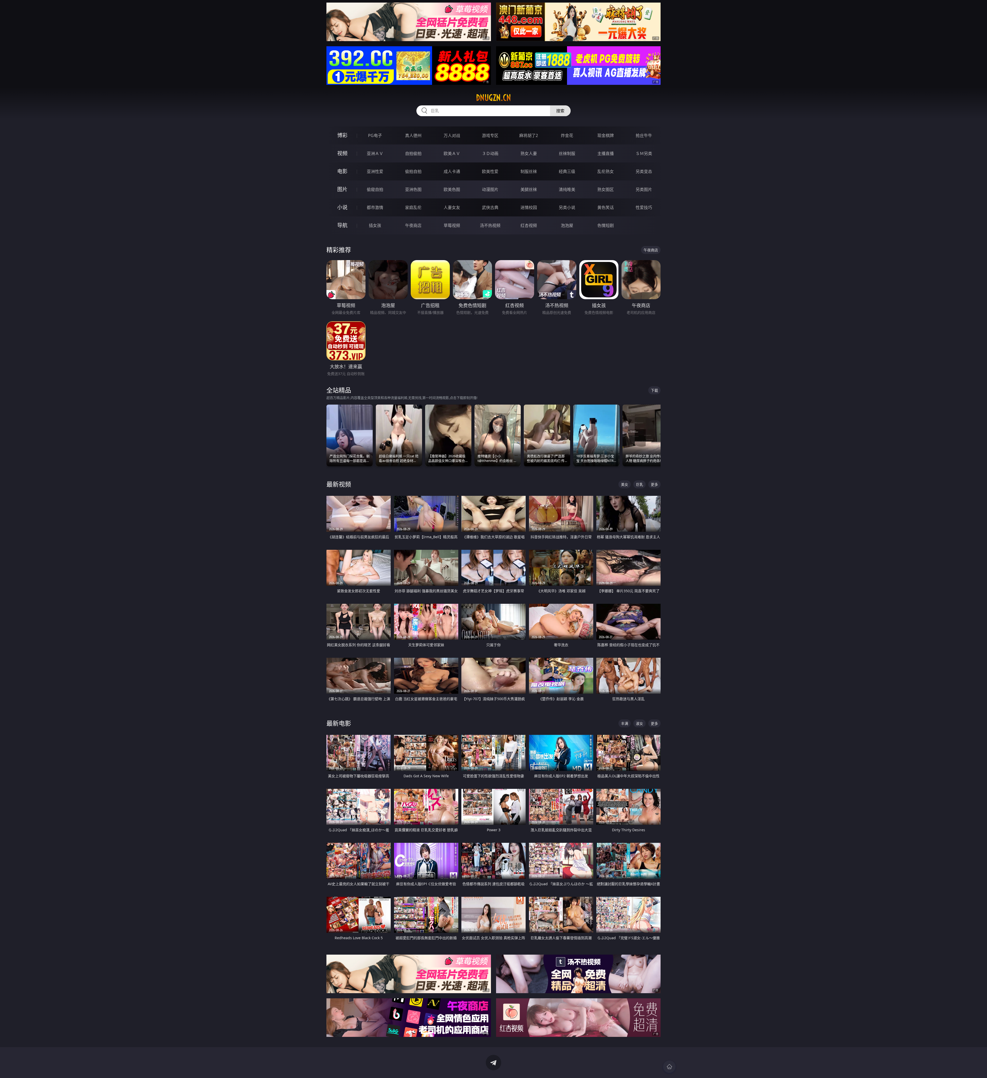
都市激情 (375, 207)
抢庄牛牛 (644, 135)
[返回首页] (669, 1067)
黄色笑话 (605, 207)
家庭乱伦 (413, 207)
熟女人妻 (528, 153)
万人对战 (452, 135)
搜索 (560, 111)
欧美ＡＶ (452, 153)
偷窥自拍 (375, 189)
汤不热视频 (490, 225)
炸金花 (567, 135)
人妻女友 (452, 207)
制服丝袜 (528, 171)
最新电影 (338, 723)
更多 (654, 484)
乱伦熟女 (605, 171)
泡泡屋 (567, 225)
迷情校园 (528, 207)
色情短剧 (605, 225)
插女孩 (375, 225)
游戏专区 (490, 135)
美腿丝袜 (528, 189)
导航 (342, 225)
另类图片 (644, 189)
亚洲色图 (413, 189)
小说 (342, 207)
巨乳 (639, 484)
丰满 (624, 723)
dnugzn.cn (493, 98)
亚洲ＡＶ (375, 153)
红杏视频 (528, 225)
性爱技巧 (644, 207)
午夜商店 (413, 225)
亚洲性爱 (375, 171)
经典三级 (567, 171)
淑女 (639, 723)
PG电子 (375, 135)
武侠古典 (490, 207)
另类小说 (567, 207)
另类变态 (644, 171)
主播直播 (605, 153)
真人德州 (413, 135)
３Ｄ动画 (490, 153)
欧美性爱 (490, 171)
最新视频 (338, 484)
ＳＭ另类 (644, 153)
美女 (624, 484)
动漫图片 (490, 189)
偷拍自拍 (413, 171)
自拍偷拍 (413, 153)
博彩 (342, 135)
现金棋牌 (605, 135)
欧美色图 (452, 189)
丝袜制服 (567, 153)
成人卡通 (452, 171)
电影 (342, 171)
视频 (342, 153)
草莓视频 (452, 225)
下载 (654, 390)
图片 (342, 189)
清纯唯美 (567, 189)
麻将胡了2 (528, 135)
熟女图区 (605, 189)
